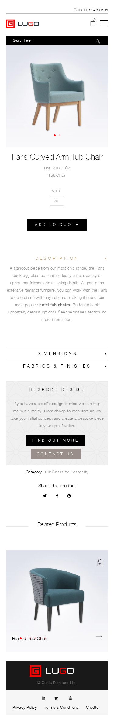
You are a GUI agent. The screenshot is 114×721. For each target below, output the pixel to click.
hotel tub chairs (54, 304)
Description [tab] (57, 258)
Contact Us (55, 453)
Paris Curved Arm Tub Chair (57, 156)
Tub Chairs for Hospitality (66, 471)
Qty (57, 190)
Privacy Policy (24, 707)
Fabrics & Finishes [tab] (57, 365)
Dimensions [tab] (57, 353)
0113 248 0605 (94, 9)
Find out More (55, 440)
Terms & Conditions (61, 707)
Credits (92, 707)
